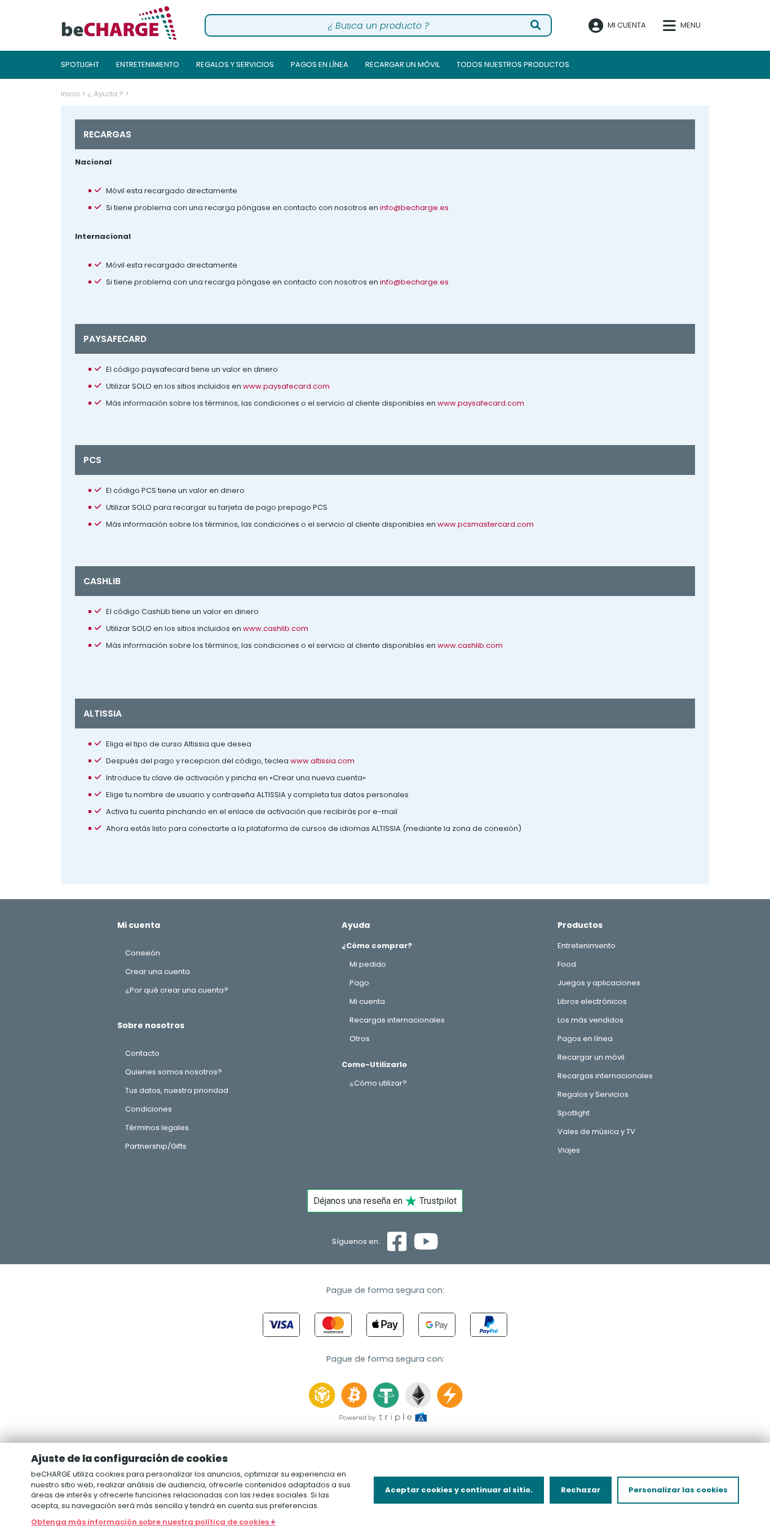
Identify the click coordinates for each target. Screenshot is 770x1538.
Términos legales (157, 1127)
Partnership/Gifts (156, 1146)
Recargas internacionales (397, 1020)
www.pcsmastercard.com (485, 524)
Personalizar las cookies (678, 1489)
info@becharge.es (414, 207)
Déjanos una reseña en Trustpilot (385, 1200)
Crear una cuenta (157, 971)
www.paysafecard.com (286, 386)
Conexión (142, 953)
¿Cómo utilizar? (378, 1083)
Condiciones (148, 1109)
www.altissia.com (322, 760)
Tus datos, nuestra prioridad (176, 1090)
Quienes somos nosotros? (173, 1071)
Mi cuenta (367, 1001)
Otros (359, 1038)
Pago (359, 982)
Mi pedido (367, 964)
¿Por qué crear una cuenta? (176, 990)
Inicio (70, 93)
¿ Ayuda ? (105, 93)
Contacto (142, 1053)
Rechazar (580, 1489)
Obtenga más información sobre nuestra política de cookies (151, 1522)
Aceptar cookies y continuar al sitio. (459, 1489)
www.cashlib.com (275, 628)
